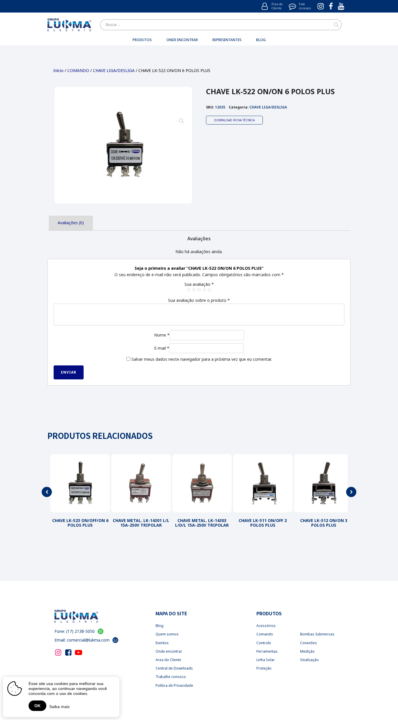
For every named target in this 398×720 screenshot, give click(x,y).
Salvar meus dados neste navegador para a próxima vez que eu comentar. (201, 359)
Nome (162, 335)
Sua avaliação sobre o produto (199, 300)
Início (58, 70)
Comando (264, 634)
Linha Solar (265, 659)
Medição (307, 651)
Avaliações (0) (71, 222)
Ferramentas (267, 651)
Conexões (308, 642)
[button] (47, 492)
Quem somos (167, 634)
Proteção (264, 668)
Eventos (162, 642)
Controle (263, 642)
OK (37, 705)
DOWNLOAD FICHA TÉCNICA (234, 120)
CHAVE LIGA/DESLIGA (114, 70)
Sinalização (309, 659)
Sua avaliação (199, 284)
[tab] (71, 223)
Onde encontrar (169, 651)
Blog (159, 625)
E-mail (161, 348)
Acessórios (266, 625)
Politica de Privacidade (174, 685)
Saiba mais (59, 706)
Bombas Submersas (317, 634)
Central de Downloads (174, 668)
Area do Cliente (168, 659)
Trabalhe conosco (171, 676)
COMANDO (78, 70)
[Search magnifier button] (336, 25)
